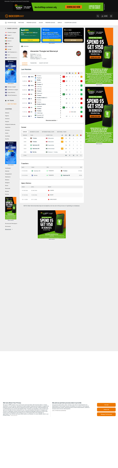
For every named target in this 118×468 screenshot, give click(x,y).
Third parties (14, 415)
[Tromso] (78, 54)
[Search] (98, 16)
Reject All (106, 409)
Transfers (33, 63)
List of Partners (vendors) (59, 410)
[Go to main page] (18, 16)
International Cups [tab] (48, 131)
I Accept (106, 404)
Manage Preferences (106, 414)
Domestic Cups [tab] (34, 131)
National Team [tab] (61, 131)
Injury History (43, 63)
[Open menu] (111, 16)
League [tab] (25, 131)
